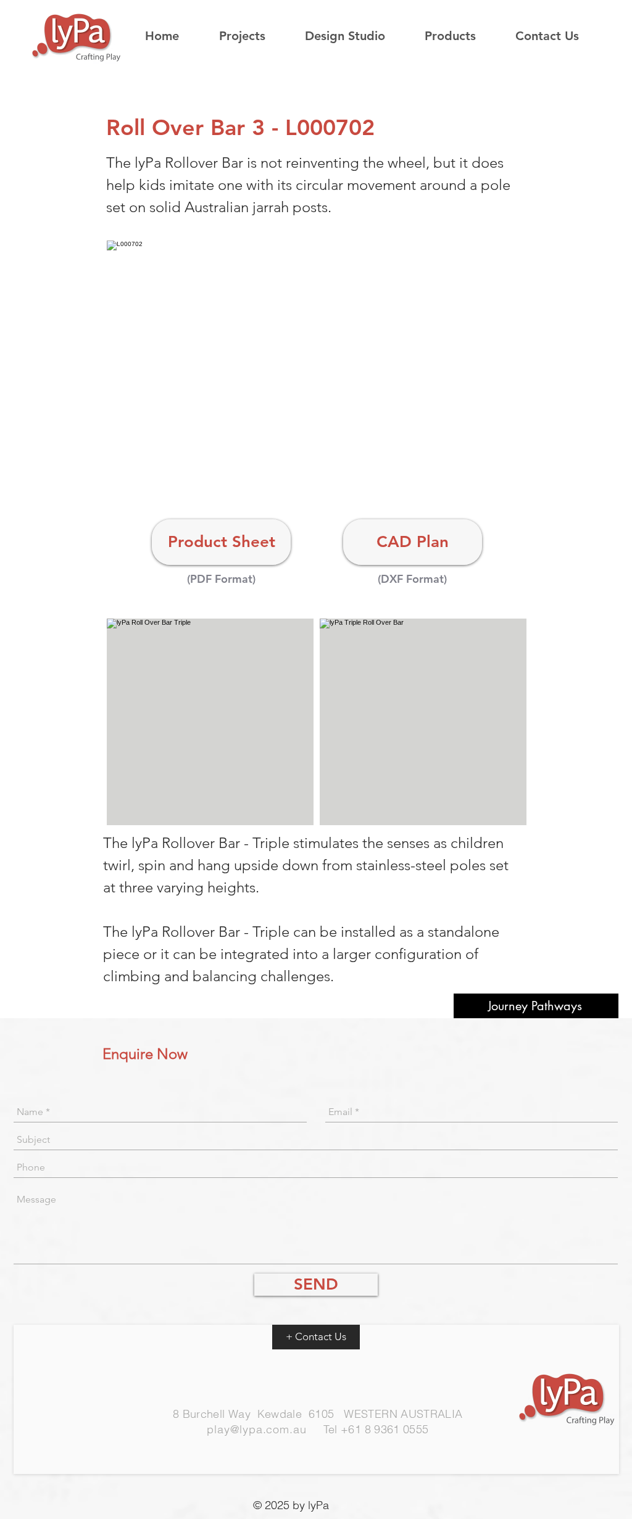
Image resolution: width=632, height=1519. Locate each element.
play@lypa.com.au (256, 1429)
